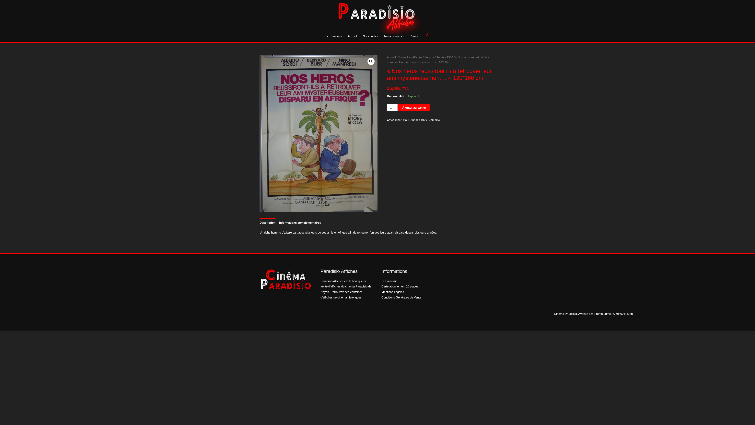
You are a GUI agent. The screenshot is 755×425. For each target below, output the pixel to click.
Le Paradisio (334, 36)
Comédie (434, 119)
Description (267, 222)
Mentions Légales (392, 292)
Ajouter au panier (414, 107)
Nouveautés (370, 36)
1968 (406, 119)
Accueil (352, 36)
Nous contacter (394, 36)
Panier (414, 36)
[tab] (267, 222)
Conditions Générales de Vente (401, 297)
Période (429, 57)
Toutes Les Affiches (410, 57)
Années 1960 (444, 57)
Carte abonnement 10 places (399, 286)
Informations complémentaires (300, 222)
